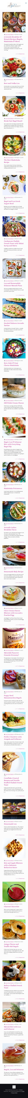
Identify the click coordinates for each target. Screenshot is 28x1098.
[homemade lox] (14, 22)
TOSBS (22, 1091)
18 (17, 1040)
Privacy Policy (14, 1092)
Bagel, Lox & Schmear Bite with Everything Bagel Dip (13, 444)
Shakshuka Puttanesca (13, 488)
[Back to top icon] (14, 1086)
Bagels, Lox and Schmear (14, 1069)
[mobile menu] (26, 3)
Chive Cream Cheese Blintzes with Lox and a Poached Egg (13, 613)
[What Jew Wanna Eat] (14, 5)
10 (17, 957)
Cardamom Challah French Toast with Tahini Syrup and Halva (14, 243)
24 (17, 498)
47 (17, 666)
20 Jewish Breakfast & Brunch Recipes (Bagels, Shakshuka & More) (13, 39)
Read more (22, 54)
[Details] (24, 15)
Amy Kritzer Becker (9, 34)
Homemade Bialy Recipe (13, 572)
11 (17, 459)
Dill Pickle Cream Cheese (14, 403)
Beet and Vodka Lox (12, 83)
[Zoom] (24, 13)
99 (17, 835)
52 (17, 1079)
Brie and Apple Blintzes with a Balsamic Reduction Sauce (13, 865)
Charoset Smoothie (11, 906)
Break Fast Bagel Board (13, 121)
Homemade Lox (10, 824)
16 (17, 916)
